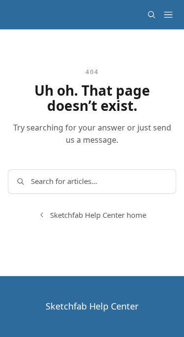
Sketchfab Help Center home (98, 215)
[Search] (151, 14)
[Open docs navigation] (168, 14)
